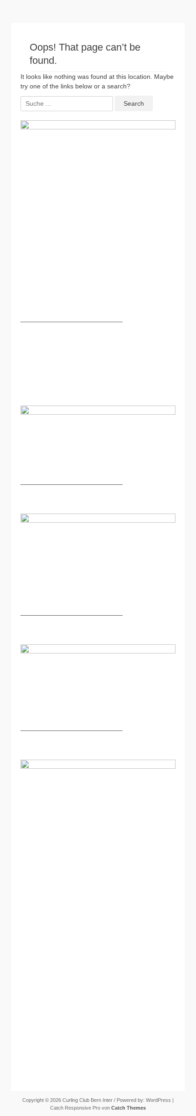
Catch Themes (128, 1108)
